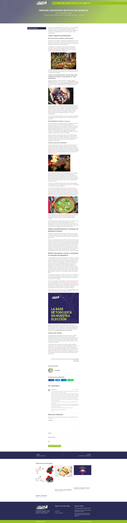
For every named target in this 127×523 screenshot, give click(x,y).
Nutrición (73, 15)
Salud (76, 15)
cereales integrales (52, 50)
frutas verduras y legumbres (70, 49)
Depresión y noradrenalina (41, 495)
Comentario (50, 420)
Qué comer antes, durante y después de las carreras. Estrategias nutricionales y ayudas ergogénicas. (82, 514)
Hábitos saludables (67, 15)
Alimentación (46, 15)
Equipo (73, 3)
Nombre (50, 433)
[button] (51, 380)
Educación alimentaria (55, 15)
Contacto (81, 3)
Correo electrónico (52, 437)
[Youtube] (62, 508)
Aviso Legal (57, 511)
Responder (52, 411)
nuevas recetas (51, 348)
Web (49, 441)
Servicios (68, 3)
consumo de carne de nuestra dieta (70, 282)
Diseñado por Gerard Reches (85, 521)
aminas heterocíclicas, (67, 151)
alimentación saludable (66, 217)
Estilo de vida (61, 15)
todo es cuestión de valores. (61, 289)
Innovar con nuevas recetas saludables (63, 489)
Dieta (50, 15)
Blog (77, 3)
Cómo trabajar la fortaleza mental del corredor (82, 508)
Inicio (59, 3)
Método (63, 3)
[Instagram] (58, 508)
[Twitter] (60, 508)
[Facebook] (55, 508)
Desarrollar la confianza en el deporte (82, 488)
